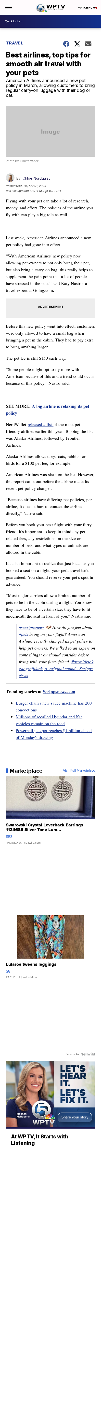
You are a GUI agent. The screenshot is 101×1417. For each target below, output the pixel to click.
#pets (23, 634)
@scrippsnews (31, 627)
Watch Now (86, 7)
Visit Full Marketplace (79, 770)
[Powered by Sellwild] (88, 1054)
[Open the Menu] (8, 7)
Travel (14, 43)
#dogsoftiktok (31, 668)
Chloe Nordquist (36, 178)
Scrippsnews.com (59, 691)
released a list (40, 424)
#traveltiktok (82, 662)
